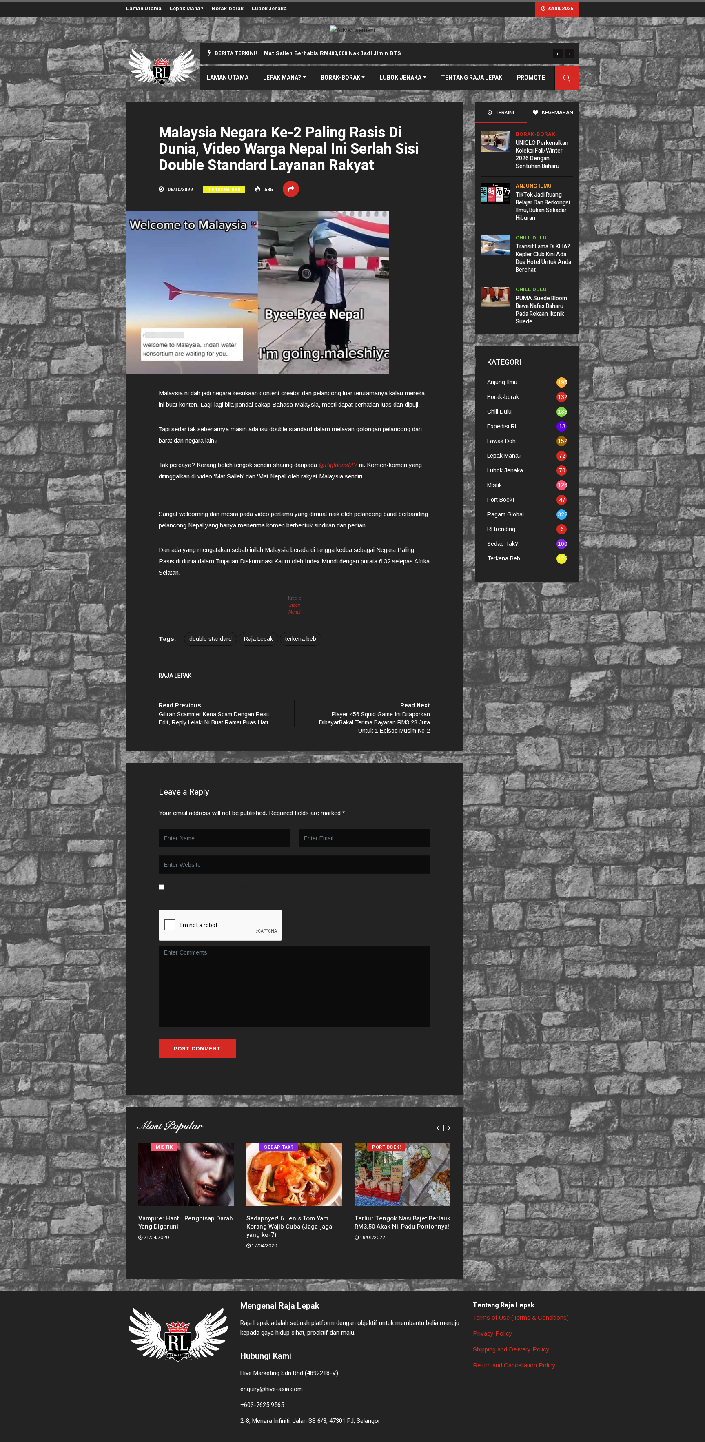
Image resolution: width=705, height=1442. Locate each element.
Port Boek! (386, 1147)
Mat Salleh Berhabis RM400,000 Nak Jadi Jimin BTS (332, 53)
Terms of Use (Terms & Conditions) (521, 1317)
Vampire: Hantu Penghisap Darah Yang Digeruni (185, 1222)
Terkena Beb (224, 189)
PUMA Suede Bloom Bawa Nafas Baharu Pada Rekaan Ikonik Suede (541, 310)
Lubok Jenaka (269, 8)
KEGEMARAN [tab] (557, 112)
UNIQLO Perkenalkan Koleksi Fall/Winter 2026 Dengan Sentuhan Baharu (542, 155)
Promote (531, 77)
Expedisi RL (502, 426)
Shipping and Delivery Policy (511, 1349)
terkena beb (300, 639)
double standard (210, 639)
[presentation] (558, 53)
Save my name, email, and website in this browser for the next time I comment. (272, 887)
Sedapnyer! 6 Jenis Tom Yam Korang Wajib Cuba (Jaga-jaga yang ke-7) (289, 1226)
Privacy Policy (492, 1333)
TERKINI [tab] (504, 112)
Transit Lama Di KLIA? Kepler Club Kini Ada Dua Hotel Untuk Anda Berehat (543, 258)
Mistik (164, 1147)
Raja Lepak (258, 639)
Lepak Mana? (187, 8)
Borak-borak (228, 8)
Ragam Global (505, 514)
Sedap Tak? (279, 1147)
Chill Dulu (531, 238)
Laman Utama (144, 8)
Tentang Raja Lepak (471, 77)
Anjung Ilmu (534, 186)
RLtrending (501, 529)
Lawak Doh (501, 441)
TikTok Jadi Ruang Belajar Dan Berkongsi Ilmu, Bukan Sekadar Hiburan (543, 206)
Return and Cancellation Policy (514, 1365)
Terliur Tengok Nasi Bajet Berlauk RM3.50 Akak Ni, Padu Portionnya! (402, 1222)
